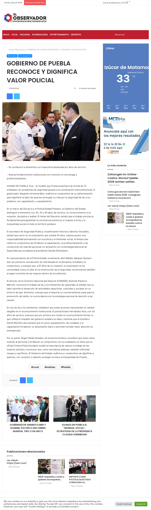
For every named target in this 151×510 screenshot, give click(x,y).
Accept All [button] (141, 504)
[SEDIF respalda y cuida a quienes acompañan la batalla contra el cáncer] (51, 466)
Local (15, 34)
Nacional (25, 34)
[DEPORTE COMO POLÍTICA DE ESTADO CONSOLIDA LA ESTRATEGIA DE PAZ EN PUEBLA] (82, 466)
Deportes (76, 34)
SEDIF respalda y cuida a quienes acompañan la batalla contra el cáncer (135, 220)
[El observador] (25, 17)
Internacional (40, 34)
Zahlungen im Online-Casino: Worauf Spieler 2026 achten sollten (122, 178)
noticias (50, 367)
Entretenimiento (59, 34)
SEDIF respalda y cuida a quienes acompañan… (51, 478)
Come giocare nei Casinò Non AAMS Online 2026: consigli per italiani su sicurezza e (124, 194)
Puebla (66, 367)
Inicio (6, 34)
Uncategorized (25, 56)
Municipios (20, 49)
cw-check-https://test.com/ (17, 462)
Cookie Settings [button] (124, 504)
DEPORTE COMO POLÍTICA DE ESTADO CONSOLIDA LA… (80, 479)
